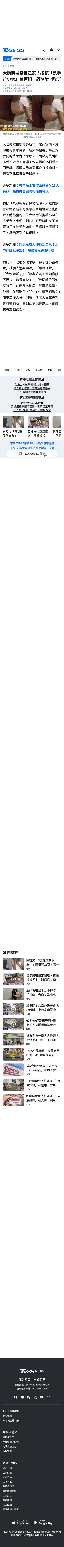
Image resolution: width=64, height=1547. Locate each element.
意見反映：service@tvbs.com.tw (32, 1384)
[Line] (22, 1397)
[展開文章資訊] (58, 87)
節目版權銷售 (9, 1490)
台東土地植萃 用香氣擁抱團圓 (32, 384)
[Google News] (48, 1397)
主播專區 (7, 1481)
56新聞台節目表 (11, 1420)
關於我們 (7, 1415)
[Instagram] (35, 1397)
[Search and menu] (58, 50)
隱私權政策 (8, 1437)
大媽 (27, 370)
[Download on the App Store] (20, 1522)
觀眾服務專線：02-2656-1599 (32, 1388)
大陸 (12, 65)
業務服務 (7, 1500)
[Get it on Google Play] (43, 1522)
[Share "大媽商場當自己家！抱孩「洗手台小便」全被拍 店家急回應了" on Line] (51, 50)
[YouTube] (42, 1397)
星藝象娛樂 (8, 1486)
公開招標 (7, 1495)
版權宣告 (7, 1451)
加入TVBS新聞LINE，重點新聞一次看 (32, 448)
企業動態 (7, 1472)
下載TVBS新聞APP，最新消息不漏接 (32, 443)
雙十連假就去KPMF (32, 403)
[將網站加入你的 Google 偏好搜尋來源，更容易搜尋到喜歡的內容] (32, 453)
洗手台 (38, 370)
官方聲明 (7, 1504)
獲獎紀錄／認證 (11, 1509)
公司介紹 (7, 1468)
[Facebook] (15, 1397)
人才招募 (7, 1477)
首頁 (5, 65)
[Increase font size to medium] (45, 50)
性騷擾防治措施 (11, 1441)
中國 (7, 370)
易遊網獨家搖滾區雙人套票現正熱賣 (32, 406)
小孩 (17, 370)
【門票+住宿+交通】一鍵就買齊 (32, 410)
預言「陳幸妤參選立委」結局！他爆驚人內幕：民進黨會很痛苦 (36, 58)
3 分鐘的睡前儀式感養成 (32, 392)
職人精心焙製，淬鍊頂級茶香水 (32, 388)
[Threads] (28, 1397)
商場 (50, 370)
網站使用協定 (9, 1446)
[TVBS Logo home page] (13, 50)
